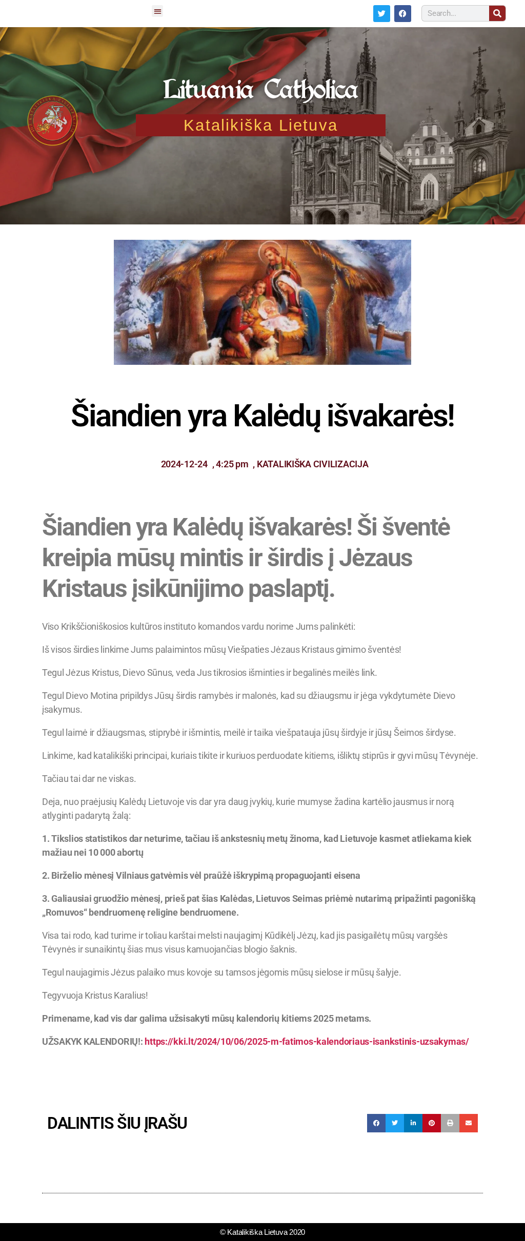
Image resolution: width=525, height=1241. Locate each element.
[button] (157, 11)
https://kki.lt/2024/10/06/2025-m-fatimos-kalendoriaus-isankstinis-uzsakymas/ (307, 1041)
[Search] (497, 13)
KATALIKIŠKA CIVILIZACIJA (313, 464)
